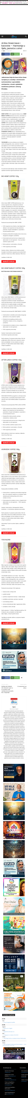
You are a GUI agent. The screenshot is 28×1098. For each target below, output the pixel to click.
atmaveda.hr (24, 1081)
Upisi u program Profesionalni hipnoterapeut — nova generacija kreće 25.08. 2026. (14, 1045)
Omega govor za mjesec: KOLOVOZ (10, 1035)
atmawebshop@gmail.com (10, 1079)
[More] (21, 54)
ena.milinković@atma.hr (10, 1090)
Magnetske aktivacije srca (8, 1031)
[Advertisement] (14, 20)
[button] (2, 36)
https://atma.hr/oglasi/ (14, 708)
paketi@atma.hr (10, 1094)
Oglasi (4, 50)
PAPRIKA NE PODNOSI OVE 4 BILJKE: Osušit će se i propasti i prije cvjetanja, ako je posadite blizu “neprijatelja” (7, 689)
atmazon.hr (23, 1077)
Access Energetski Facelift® (9, 1022)
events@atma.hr (8, 1085)
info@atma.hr (8, 1072)
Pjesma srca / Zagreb (7, 1028)
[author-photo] (14, 705)
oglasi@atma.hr (12, 1076)
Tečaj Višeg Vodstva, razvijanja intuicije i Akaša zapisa (14, 1038)
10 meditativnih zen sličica (22, 687)
